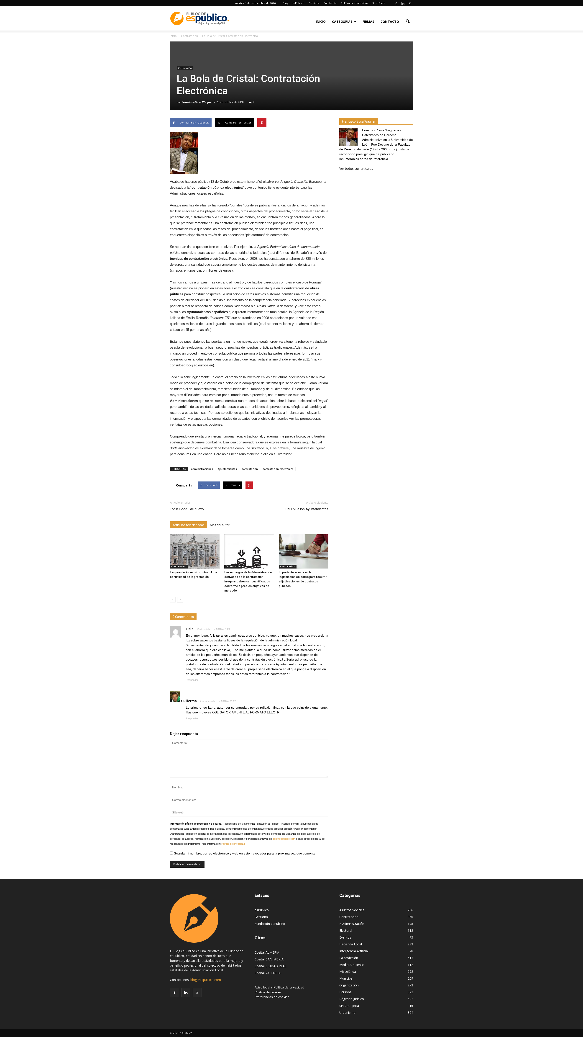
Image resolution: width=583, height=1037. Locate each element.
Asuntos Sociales (351, 910)
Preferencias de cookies (272, 997)
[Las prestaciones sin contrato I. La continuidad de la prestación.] (195, 551)
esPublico (298, 3)
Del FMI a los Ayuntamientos (307, 509)
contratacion (250, 469)
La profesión (348, 958)
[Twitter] (409, 3)
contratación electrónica (278, 469)
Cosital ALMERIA (267, 952)
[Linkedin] (402, 3)
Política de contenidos (354, 3)
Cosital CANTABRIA (269, 959)
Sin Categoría (349, 1006)
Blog (285, 3)
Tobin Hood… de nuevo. (187, 509)
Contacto (390, 21)
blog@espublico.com (205, 980)
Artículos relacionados (189, 525)
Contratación (185, 68)
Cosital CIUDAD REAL (270, 966)
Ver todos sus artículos (356, 168)
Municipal (346, 978)
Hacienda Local (350, 944)
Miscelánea (347, 971)
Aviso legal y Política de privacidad (279, 987)
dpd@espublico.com (284, 838)
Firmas (368, 21)
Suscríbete (378, 3)
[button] (407, 21)
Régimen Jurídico (351, 999)
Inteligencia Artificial (353, 951)
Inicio (321, 21)
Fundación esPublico (270, 923)
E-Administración (351, 923)
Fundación (330, 3)
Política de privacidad (233, 843)
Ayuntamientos (227, 469)
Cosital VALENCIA (268, 973)
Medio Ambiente (351, 964)
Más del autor (220, 525)
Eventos (345, 937)
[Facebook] (396, 3)
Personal (345, 992)
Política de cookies (268, 992)
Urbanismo (347, 1012)
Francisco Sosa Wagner (197, 102)
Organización (349, 985)
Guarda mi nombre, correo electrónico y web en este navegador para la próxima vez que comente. (244, 853)
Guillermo (189, 701)
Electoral (345, 930)
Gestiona (314, 3)
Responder (192, 680)
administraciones (202, 469)
